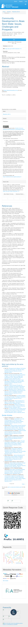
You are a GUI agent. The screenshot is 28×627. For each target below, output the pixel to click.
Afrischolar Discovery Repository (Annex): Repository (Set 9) (15, 428)
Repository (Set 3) (16, 11)
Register (21, 1)
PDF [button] (14, 39)
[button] (4, 199)
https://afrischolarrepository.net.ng (11, 90)
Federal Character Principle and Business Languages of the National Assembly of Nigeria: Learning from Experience (15, 386)
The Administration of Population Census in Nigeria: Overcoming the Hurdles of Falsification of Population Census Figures (15, 410)
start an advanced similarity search (15, 487)
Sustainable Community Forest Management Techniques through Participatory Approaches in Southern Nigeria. (14, 420)
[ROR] (9, 501)
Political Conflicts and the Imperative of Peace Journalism (15, 431)
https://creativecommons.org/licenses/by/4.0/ (12, 176)
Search (15, 1)
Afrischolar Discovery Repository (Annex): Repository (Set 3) (15, 388)
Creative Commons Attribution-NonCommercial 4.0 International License (14, 128)
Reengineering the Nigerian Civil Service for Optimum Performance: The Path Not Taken (15, 369)
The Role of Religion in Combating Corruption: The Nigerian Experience (15, 396)
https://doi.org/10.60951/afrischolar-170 (13, 48)
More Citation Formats (8, 194)
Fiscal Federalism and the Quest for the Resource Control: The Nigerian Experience (15, 391)
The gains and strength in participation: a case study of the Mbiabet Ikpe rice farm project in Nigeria (15, 442)
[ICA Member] (14, 591)
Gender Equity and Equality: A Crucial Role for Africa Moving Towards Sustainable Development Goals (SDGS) (15, 464)
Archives (9, 11)
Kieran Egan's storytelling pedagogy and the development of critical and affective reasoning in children (15, 471)
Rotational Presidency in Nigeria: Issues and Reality (15, 405)
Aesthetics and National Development (15, 437)
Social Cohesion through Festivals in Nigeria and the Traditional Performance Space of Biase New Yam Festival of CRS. (15, 427)
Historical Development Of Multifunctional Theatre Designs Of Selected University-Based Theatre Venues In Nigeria (15, 456)
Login (26, 1)
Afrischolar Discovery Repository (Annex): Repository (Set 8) (15, 466)
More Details (5, 580)
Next (23, 484)
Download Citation (20, 194)
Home (4, 11)
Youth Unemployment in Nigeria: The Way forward (14, 401)
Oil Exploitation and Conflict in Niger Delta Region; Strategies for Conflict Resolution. (14, 380)
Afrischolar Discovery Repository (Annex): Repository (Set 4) (14, 378)
